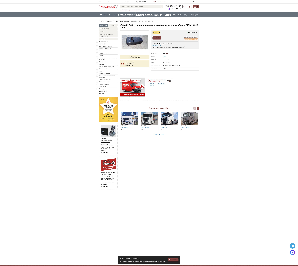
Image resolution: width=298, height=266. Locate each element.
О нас (110, 2)
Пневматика (102, 62)
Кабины (102, 31)
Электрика (102, 93)
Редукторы (103, 39)
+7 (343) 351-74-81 (173, 6)
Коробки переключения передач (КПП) (106, 35)
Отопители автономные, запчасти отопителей (108, 58)
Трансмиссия (102, 86)
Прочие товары (103, 68)
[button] (198, 108)
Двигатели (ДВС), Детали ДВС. (107, 46)
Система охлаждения (104, 79)
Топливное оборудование (106, 82)
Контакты (196, 2)
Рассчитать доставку (179, 2)
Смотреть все (159, 134)
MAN (164, 56)
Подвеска (101, 64)
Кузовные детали (103, 53)
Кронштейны (102, 51)
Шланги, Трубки (103, 91)
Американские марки (194, 15)
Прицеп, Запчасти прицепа (106, 66)
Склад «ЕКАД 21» (156, 45)
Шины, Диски (102, 89)
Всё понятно (173, 260)
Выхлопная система (104, 41)
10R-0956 (151, 86)
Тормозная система (104, 84)
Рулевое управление (104, 73)
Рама (100, 71)
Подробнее (104, 152)
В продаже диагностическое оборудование (106, 140)
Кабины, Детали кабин (105, 48)
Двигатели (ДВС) (104, 28)
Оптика (101, 55)
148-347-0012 (161, 84)
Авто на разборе (124, 2)
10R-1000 (151, 84)
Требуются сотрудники (108, 172)
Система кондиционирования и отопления (107, 76)
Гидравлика (102, 44)
